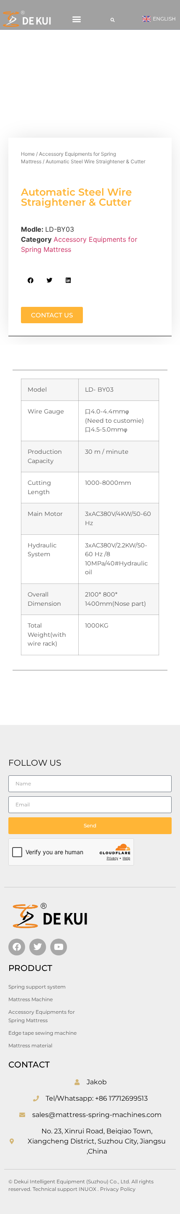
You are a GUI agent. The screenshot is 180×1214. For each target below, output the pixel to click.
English (164, 19)
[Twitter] (37, 947)
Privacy (110, 1189)
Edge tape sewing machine (42, 1033)
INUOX (87, 1189)
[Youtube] (58, 947)
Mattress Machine (30, 999)
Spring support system (37, 987)
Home (28, 154)
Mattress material (30, 1045)
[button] (76, 19)
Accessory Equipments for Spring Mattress (41, 1016)
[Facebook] (16, 947)
